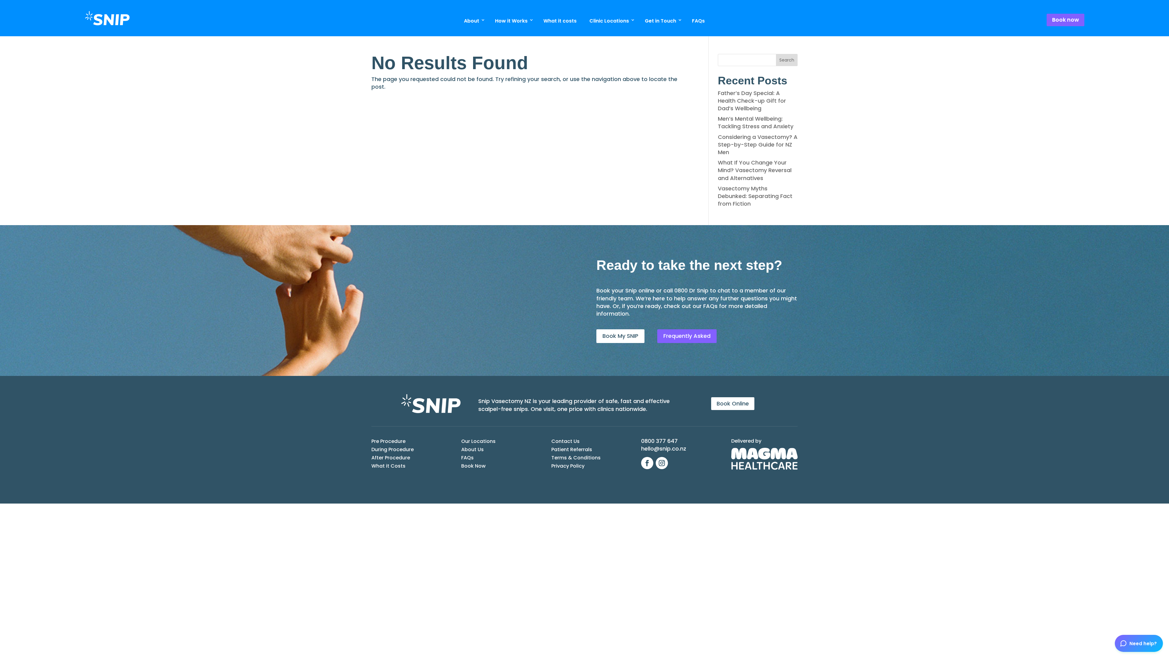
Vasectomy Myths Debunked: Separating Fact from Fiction (755, 196)
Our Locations (478, 441)
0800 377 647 (659, 441)
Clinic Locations (609, 21)
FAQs (698, 21)
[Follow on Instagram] (662, 463)
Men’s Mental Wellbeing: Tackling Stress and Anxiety (755, 122)
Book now (1065, 19)
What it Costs (388, 465)
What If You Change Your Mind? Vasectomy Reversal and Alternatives (755, 170)
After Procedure (390, 457)
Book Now (473, 465)
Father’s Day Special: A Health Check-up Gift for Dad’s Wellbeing (752, 100)
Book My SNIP (620, 336)
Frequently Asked (687, 336)
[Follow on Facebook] (647, 463)
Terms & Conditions (576, 457)
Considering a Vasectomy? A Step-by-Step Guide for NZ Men (758, 144)
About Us (472, 449)
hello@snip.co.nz (663, 448)
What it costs (560, 21)
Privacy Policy (567, 465)
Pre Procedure (388, 441)
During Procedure (392, 449)
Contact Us (565, 441)
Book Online (733, 403)
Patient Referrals (571, 449)
